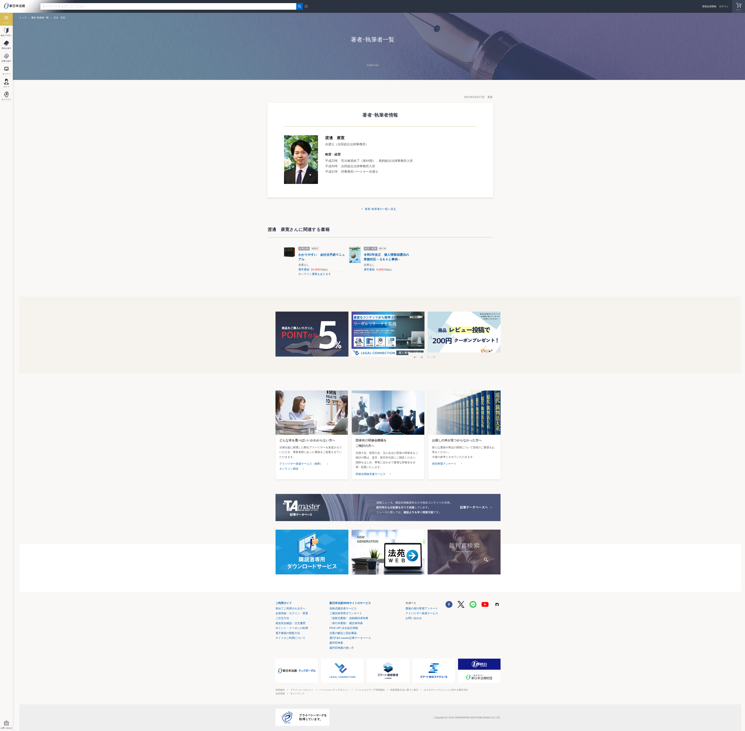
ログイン (724, 6)
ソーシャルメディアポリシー (334, 690)
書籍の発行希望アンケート (421, 608)
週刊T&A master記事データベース (350, 637)
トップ (22, 17)
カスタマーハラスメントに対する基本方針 (446, 690)
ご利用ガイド (283, 603)
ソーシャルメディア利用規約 (370, 690)
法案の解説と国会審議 (343, 633)
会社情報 (280, 693)
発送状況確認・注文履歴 (290, 623)
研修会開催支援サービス (370, 473)
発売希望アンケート (444, 463)
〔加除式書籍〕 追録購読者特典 (348, 618)
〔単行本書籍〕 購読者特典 (346, 623)
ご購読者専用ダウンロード (345, 613)
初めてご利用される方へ (290, 608)
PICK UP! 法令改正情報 (343, 628)
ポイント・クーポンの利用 (291, 628)
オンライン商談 (288, 468)
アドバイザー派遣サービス (421, 613)
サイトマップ (297, 693)
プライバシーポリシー (302, 690)
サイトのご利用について (290, 637)
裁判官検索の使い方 (341, 647)
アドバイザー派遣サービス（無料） (301, 463)
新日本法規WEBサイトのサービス (350, 603)
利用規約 (280, 690)
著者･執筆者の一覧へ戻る (380, 208)
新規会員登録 (709, 6)
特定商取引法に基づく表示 (404, 690)
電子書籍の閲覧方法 (287, 633)
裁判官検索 (336, 642)
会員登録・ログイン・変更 (291, 613)
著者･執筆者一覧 (40, 17)
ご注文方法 (282, 618)
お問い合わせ (413, 618)
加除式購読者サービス (343, 608)
